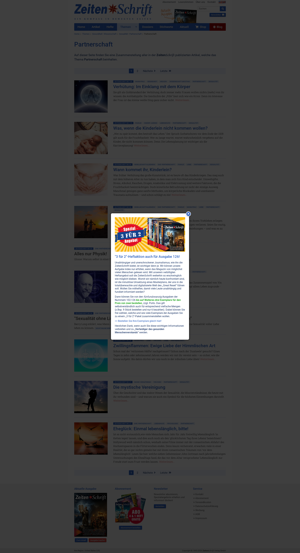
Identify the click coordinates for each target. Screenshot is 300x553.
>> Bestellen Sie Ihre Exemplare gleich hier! (138, 320)
